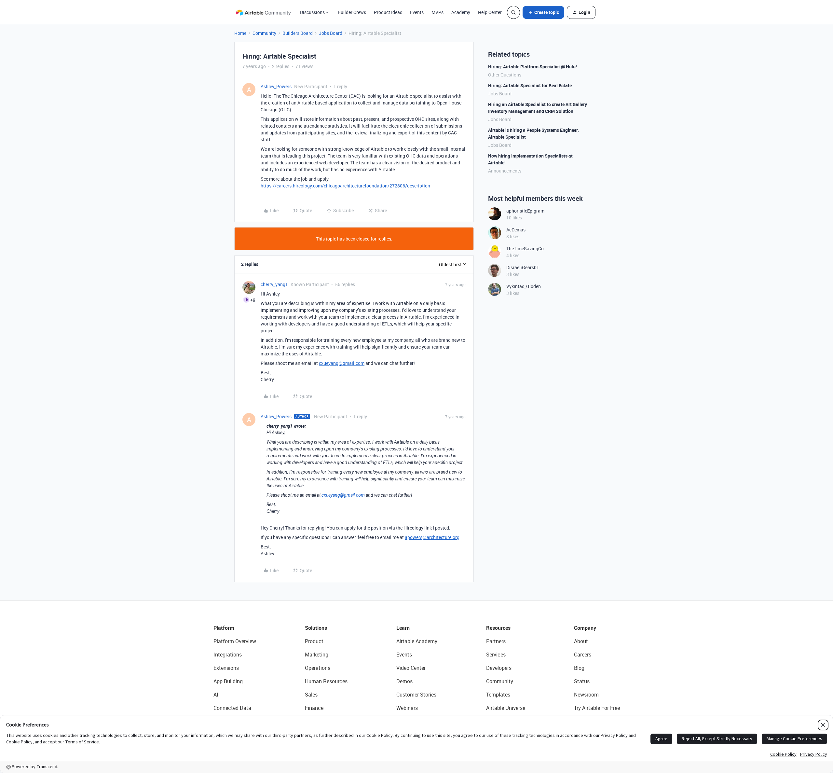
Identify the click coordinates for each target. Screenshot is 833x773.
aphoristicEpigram (525, 211)
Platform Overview (234, 641)
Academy (460, 12)
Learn (403, 627)
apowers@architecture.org (432, 537)
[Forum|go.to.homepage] (263, 12)
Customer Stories (416, 694)
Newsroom (586, 694)
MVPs (437, 12)
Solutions (316, 627)
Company (585, 627)
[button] (543, 12)
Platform (223, 627)
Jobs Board (330, 33)
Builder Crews (352, 12)
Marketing (316, 654)
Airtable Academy (416, 641)
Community (264, 33)
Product (314, 641)
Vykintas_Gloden (523, 286)
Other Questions (504, 75)
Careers (582, 654)
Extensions (226, 667)
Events (417, 12)
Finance (314, 707)
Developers (499, 667)
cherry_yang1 (274, 284)
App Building (228, 681)
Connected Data (232, 707)
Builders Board (297, 33)
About (581, 641)
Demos (404, 681)
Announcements (504, 171)
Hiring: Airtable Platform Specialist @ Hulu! (532, 66)
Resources (498, 627)
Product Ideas (388, 12)
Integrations (227, 654)
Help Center (490, 12)
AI (215, 694)
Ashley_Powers (276, 86)
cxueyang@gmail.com (341, 363)
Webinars (407, 707)
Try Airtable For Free (597, 707)
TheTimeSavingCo (525, 248)
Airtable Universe (505, 707)
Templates (498, 694)
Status (582, 681)
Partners (496, 641)
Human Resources (326, 681)
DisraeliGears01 (522, 267)
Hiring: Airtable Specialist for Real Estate (530, 85)
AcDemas (516, 230)
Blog (579, 667)
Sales (311, 694)
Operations (317, 667)
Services (496, 654)
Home (240, 33)
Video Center (411, 667)
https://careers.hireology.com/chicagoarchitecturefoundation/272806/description (345, 186)
